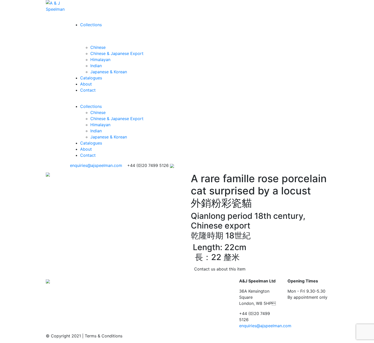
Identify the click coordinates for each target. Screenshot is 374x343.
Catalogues (91, 77)
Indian (96, 65)
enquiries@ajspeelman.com (96, 165)
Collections (91, 24)
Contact (88, 90)
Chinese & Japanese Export (116, 53)
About (86, 84)
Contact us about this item (220, 268)
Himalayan (100, 59)
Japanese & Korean (108, 71)
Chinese (98, 47)
